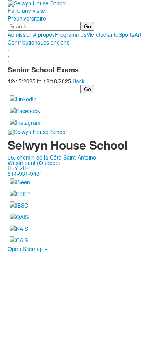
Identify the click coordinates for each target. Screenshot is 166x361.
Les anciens (54, 42)
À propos (44, 34)
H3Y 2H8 (19, 168)
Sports (126, 34)
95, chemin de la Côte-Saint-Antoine (52, 157)
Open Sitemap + (27, 249)
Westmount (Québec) (34, 163)
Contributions (24, 42)
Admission (20, 34)
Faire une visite (26, 10)
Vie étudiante (102, 34)
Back (79, 81)
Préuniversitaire (27, 18)
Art (137, 34)
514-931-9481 (25, 173)
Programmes (70, 34)
